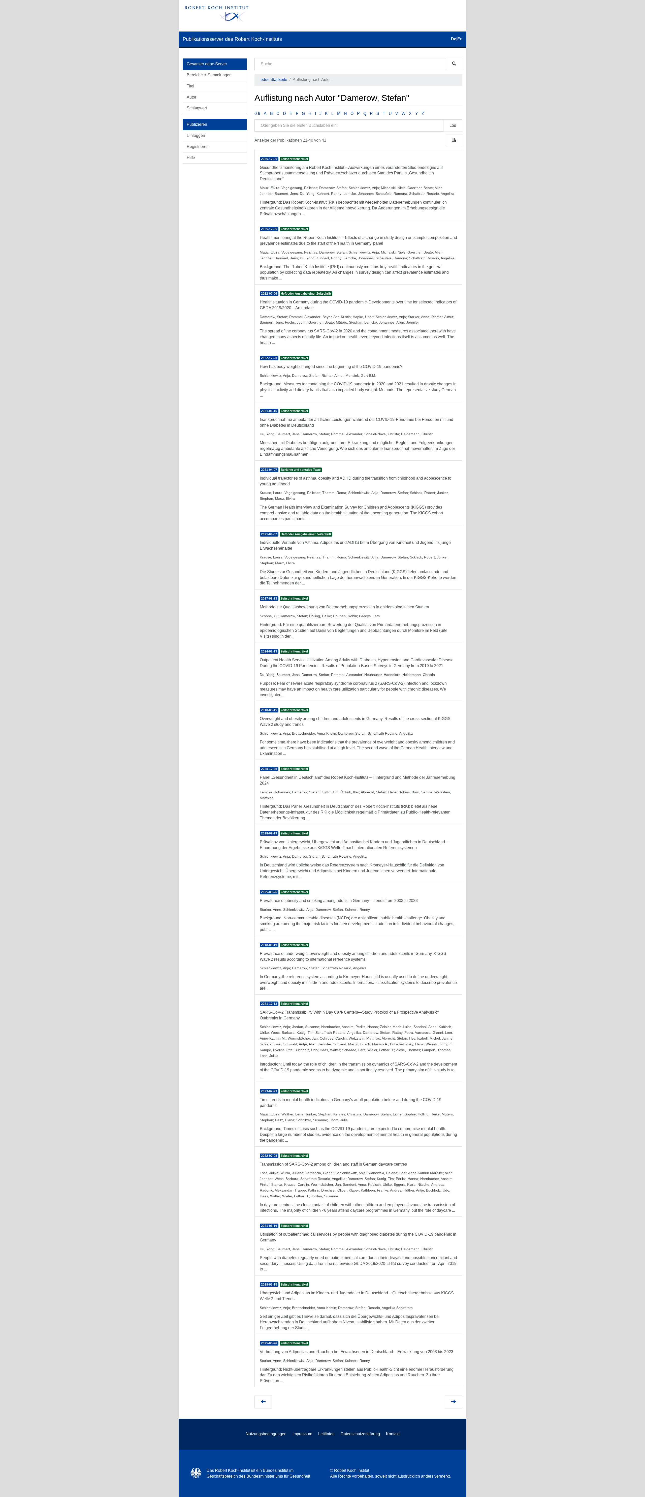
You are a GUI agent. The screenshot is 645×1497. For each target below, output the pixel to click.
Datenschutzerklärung (360, 1434)
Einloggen (196, 135)
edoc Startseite (274, 79)
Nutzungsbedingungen (266, 1434)
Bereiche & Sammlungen (209, 75)
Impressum (302, 1434)
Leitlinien (326, 1434)
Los (452, 125)
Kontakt (393, 1434)
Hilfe (191, 157)
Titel (190, 86)
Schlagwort (197, 108)
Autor (191, 97)
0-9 (257, 113)
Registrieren (198, 146)
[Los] (454, 64)
